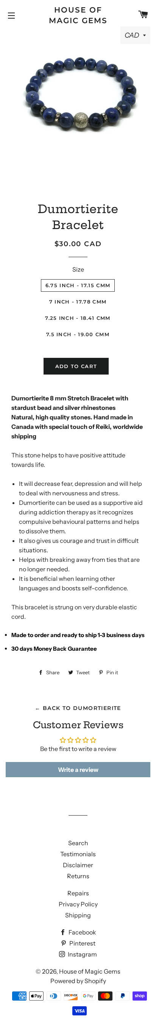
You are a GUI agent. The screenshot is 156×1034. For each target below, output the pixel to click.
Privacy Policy (78, 904)
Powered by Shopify (78, 981)
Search (78, 843)
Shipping (78, 915)
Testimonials (78, 854)
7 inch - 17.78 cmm (77, 302)
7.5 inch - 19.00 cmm (77, 334)
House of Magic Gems (78, 15)
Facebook (81, 932)
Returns (78, 876)
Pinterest (81, 943)
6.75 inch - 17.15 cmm (77, 285)
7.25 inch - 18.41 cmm (77, 318)
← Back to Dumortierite (78, 708)
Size (78, 269)
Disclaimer (78, 865)
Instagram (82, 954)
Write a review (78, 769)
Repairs (78, 893)
